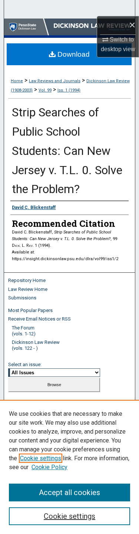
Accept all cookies (69, 492)
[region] (69, 467)
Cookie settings (40, 458)
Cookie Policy (49, 467)
